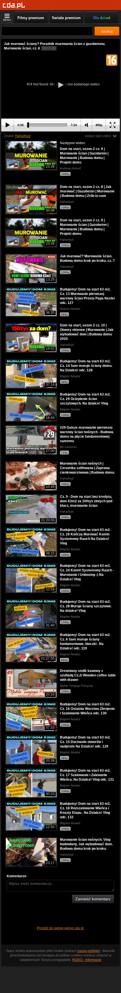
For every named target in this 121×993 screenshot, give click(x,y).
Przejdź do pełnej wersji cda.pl (60, 928)
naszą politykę (88, 951)
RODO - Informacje (86, 960)
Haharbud (22, 136)
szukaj (107, 31)
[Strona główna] (14, 5)
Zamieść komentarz (93, 899)
